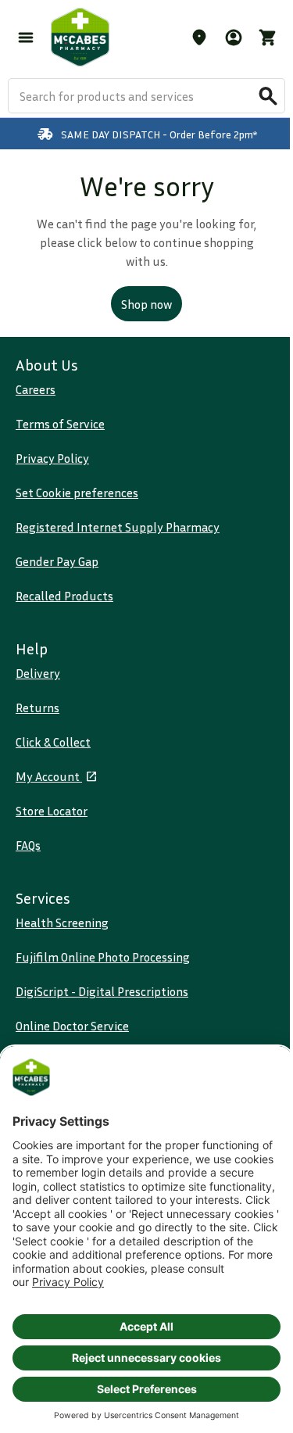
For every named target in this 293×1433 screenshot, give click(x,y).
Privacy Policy (52, 458)
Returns (37, 707)
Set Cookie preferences (77, 492)
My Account (49, 776)
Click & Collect (53, 742)
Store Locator (52, 811)
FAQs (28, 845)
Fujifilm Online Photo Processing (103, 957)
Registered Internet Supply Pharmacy (118, 527)
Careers (35, 389)
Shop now (146, 304)
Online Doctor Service (72, 1026)
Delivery (38, 673)
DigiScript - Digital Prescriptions (102, 991)
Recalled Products (64, 596)
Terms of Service (60, 424)
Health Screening (62, 922)
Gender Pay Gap (57, 561)
